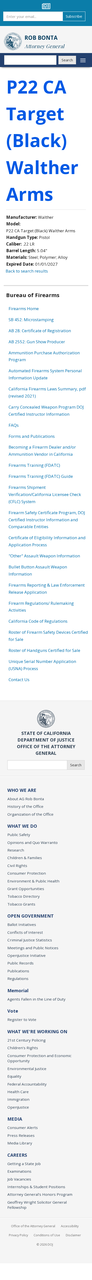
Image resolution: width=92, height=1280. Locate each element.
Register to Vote (21, 1019)
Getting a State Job (24, 1163)
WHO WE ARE (21, 790)
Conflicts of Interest (25, 932)
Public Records (20, 963)
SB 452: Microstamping (31, 319)
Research (15, 850)
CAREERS (17, 1155)
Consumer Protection (26, 873)
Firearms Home (24, 308)
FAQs (14, 425)
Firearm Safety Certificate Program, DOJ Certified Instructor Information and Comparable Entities (47, 520)
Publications (18, 970)
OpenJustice (18, 1107)
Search (67, 59)
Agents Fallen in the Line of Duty (36, 999)
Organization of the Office (30, 814)
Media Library (19, 1143)
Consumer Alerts (22, 1127)
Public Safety (18, 834)
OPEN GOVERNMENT (30, 916)
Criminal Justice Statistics (29, 939)
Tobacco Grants (21, 904)
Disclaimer (73, 1235)
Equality (14, 1076)
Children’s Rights (22, 1047)
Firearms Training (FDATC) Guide (41, 476)
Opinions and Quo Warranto (32, 842)
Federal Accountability (27, 1084)
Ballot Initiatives (21, 924)
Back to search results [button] (27, 271)
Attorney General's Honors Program (39, 1194)
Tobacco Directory (23, 896)
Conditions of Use (47, 1235)
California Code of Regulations (38, 621)
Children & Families (24, 857)
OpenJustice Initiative (26, 955)
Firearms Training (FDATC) (34, 465)
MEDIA (14, 1119)
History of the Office (25, 806)
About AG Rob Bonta (25, 798)
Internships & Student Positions (36, 1186)
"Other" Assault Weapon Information (44, 556)
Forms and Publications (32, 436)
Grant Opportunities (25, 888)
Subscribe (74, 16)
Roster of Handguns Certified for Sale (44, 650)
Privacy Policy (18, 1235)
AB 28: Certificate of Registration (40, 330)
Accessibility (70, 1226)
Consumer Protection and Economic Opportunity (39, 1058)
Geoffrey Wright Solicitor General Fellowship (37, 1205)
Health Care (18, 1091)
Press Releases (21, 1135)
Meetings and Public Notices (32, 947)
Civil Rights (17, 865)
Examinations (19, 1171)
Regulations (17, 978)
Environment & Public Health (33, 881)
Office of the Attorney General (33, 1226)
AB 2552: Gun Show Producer (37, 341)
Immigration (18, 1099)
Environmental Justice (26, 1068)
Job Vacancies (19, 1179)
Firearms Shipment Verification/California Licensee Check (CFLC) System (45, 494)
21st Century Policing (26, 1040)
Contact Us (19, 679)
